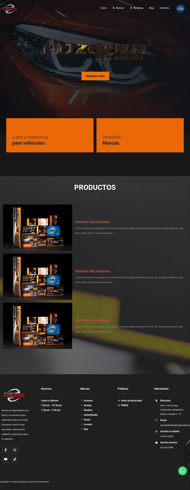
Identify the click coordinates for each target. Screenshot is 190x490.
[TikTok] (15, 459)
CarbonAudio (91, 414)
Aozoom (88, 400)
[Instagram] (15, 450)
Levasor (88, 424)
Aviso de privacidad (131, 400)
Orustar (88, 405)
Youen (87, 419)
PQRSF (124, 405)
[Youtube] (5, 459)
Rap (86, 429)
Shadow (88, 410)
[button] (182, 470)
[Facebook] (5, 450)
